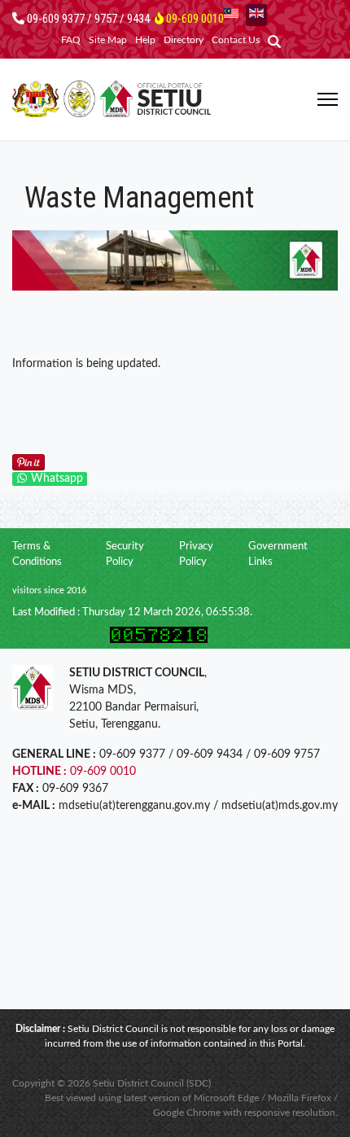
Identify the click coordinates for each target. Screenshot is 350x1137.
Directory (183, 40)
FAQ (71, 40)
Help (145, 40)
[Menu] (327, 99)
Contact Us (236, 40)
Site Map (108, 40)
